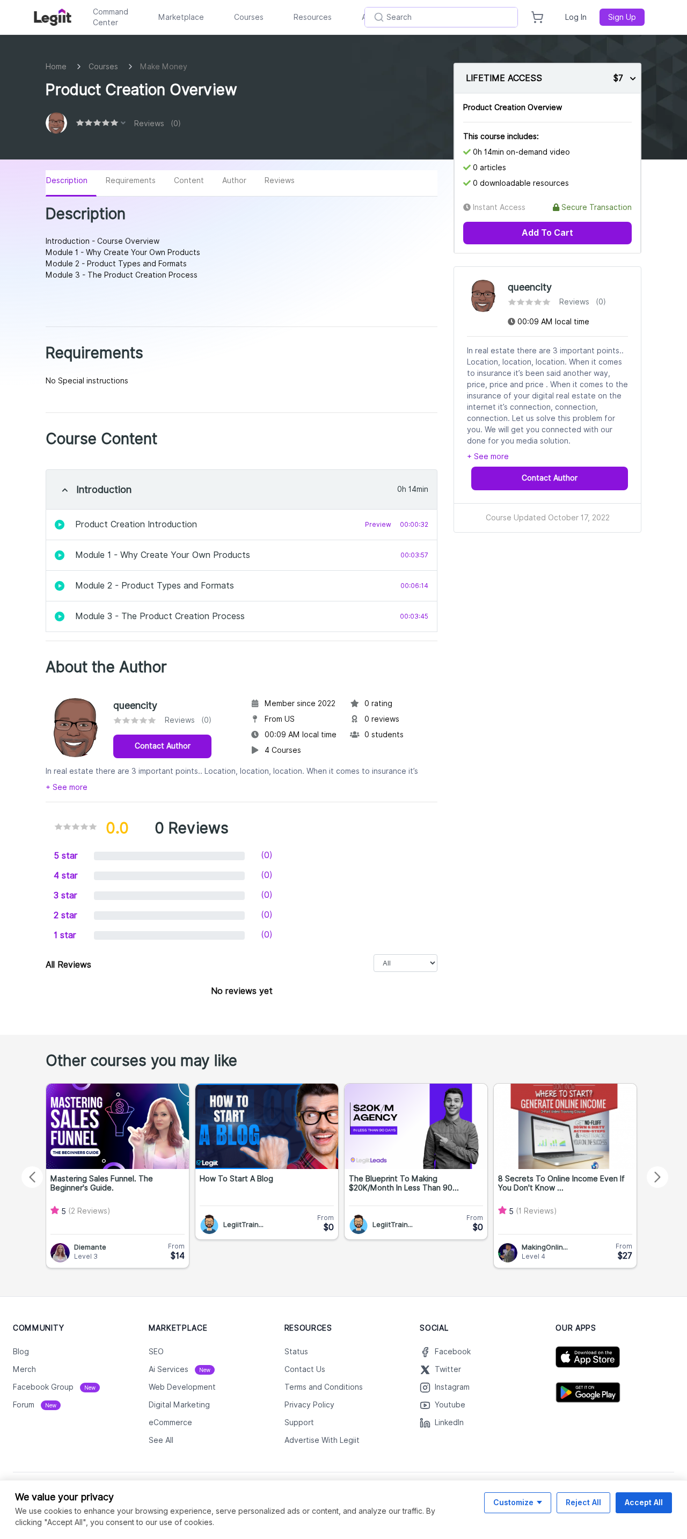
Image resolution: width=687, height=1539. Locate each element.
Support (299, 1422)
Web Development (182, 1387)
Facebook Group (54, 1387)
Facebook (453, 1351)
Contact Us (304, 1369)
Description (66, 180)
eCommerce (170, 1422)
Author (234, 180)
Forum (34, 1404)
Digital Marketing (179, 1404)
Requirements (131, 180)
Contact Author (163, 746)
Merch (24, 1369)
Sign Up (622, 17)
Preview (378, 524)
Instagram (452, 1387)
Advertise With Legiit (322, 1440)
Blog (21, 1351)
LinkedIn (449, 1422)
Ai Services (179, 1369)
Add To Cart (547, 233)
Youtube (450, 1404)
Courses (249, 17)
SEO (156, 1351)
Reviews (280, 180)
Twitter (448, 1369)
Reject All (583, 1502)
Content (189, 180)
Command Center (110, 17)
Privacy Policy (309, 1404)
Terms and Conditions (323, 1387)
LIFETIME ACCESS (504, 78)
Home (56, 66)
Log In (576, 17)
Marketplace (181, 17)
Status (296, 1351)
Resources (313, 17)
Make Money (163, 66)
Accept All (644, 1502)
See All (161, 1440)
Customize (513, 1502)
